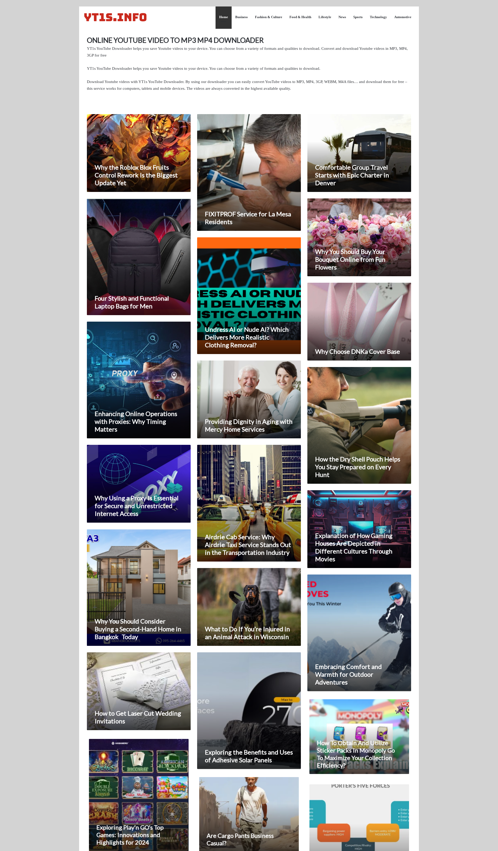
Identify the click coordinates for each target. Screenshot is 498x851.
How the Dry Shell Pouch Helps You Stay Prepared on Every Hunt (357, 466)
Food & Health (300, 17)
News (342, 17)
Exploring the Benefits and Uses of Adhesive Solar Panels (249, 756)
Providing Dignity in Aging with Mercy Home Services (249, 425)
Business (241, 17)
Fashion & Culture (268, 17)
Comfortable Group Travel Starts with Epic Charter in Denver (352, 174)
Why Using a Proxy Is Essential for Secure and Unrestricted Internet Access (136, 505)
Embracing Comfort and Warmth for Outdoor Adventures (348, 674)
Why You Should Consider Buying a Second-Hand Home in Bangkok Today (138, 628)
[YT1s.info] (115, 17)
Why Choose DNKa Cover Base (357, 351)
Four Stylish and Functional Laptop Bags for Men (132, 302)
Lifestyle (325, 17)
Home (223, 17)
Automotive (402, 17)
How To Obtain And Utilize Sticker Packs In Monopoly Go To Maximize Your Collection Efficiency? (355, 754)
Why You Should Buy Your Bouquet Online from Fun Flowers (350, 259)
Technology (378, 17)
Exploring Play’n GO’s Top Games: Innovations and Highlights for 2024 (130, 836)
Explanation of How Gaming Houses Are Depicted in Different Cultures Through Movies (353, 547)
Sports (358, 17)
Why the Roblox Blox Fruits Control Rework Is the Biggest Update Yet (136, 174)
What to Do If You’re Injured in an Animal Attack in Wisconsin (247, 632)
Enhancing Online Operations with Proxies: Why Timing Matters (136, 421)
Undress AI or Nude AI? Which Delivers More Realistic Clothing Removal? (247, 337)
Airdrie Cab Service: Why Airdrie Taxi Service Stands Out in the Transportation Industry (248, 544)
